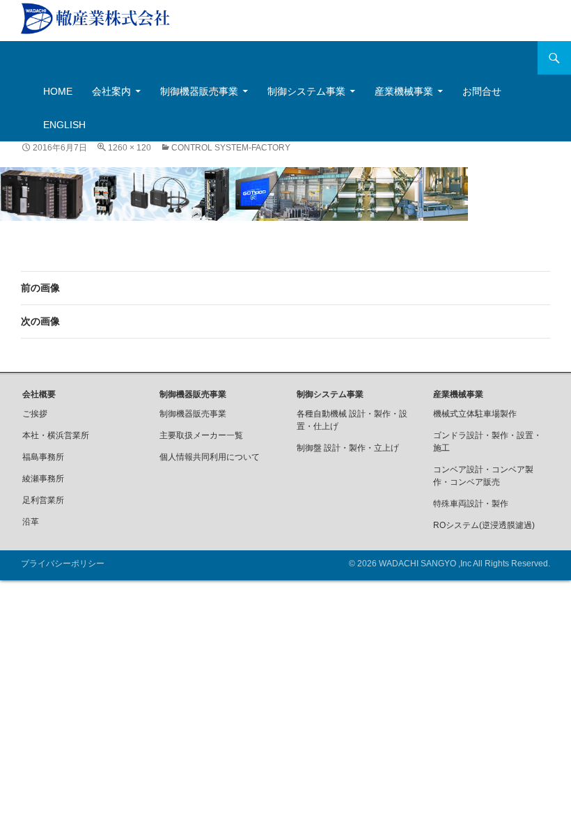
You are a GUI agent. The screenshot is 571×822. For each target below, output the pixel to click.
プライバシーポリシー (62, 563)
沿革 (30, 522)
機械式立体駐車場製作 (475, 414)
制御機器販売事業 (199, 91)
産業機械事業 (404, 91)
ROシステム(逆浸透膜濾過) (484, 525)
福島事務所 (43, 457)
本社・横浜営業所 (55, 435)
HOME (57, 91)
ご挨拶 (34, 414)
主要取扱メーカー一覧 (201, 435)
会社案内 (111, 91)
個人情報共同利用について (209, 457)
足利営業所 (43, 500)
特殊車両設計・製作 (470, 504)
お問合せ (481, 91)
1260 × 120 (129, 148)
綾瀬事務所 (43, 478)
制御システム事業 (306, 91)
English (64, 124)
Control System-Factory (230, 148)
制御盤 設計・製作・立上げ (348, 448)
